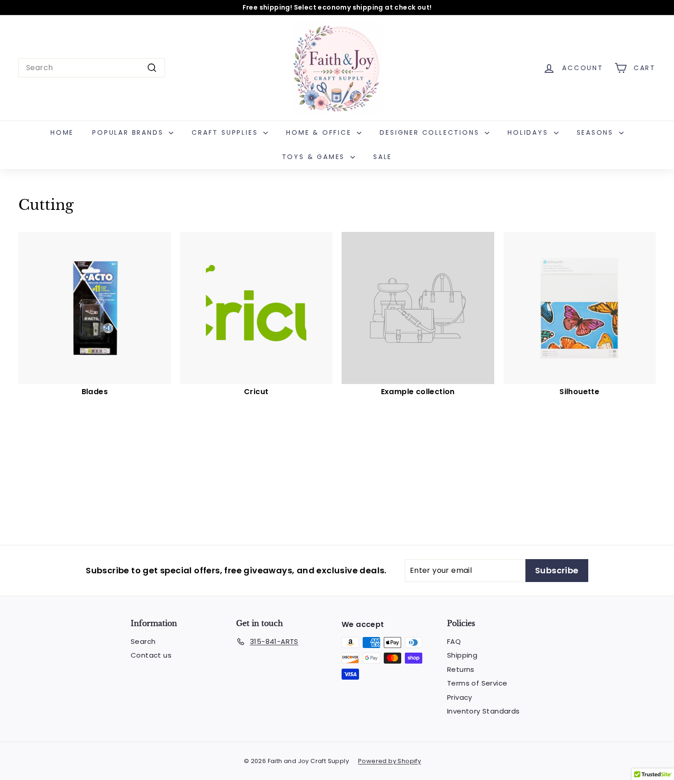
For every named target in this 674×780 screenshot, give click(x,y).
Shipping (462, 655)
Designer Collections (431, 132)
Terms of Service (477, 683)
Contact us (151, 655)
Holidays (529, 132)
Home (62, 132)
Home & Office (320, 132)
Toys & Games (315, 156)
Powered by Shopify (389, 761)
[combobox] (91, 67)
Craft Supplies (226, 132)
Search (143, 641)
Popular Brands (129, 132)
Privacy (459, 697)
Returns (461, 669)
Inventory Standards (483, 711)
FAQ (454, 641)
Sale (382, 156)
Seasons (597, 132)
